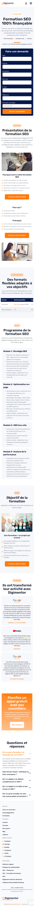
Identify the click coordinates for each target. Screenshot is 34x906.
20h (18, 304)
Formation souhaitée (8, 103)
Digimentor (10, 904)
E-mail (4, 87)
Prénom (4, 63)
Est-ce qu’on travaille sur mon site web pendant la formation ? (15, 795)
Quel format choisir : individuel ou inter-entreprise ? (15, 773)
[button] (17, 753)
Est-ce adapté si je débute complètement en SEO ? (13, 780)
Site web (5, 79)
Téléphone (5, 95)
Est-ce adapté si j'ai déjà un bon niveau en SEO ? (15, 787)
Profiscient (18, 904)
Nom (3, 55)
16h (15, 309)
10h (15, 304)
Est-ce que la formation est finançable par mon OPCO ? (13, 753)
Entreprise (5, 71)
